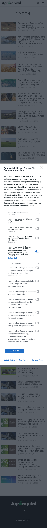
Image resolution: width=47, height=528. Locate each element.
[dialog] (23, 264)
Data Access (23, 360)
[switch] (37, 219)
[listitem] (23, 213)
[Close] (42, 168)
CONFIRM (14, 351)
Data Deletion (9, 360)
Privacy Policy (37, 360)
